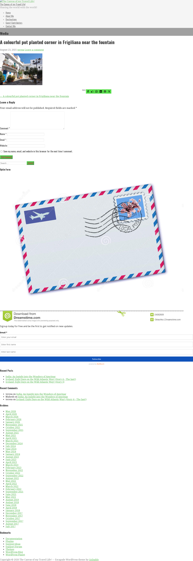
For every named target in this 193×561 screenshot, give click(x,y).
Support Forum (14, 546)
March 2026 (12, 416)
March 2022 (12, 486)
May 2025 (11, 435)
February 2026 (13, 419)
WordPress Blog (14, 552)
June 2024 (11, 449)
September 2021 (14, 491)
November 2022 (14, 470)
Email (3, 139)
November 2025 (14, 424)
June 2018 (11, 505)
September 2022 (14, 475)
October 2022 (13, 473)
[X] (109, 91)
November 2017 (14, 515)
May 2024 (11, 451)
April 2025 (11, 438)
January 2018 (13, 510)
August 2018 (12, 502)
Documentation (14, 538)
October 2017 (13, 518)
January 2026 (13, 422)
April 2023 (11, 462)
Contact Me (11, 26)
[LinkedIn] (101, 91)
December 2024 (14, 443)
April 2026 (11, 414)
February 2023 (13, 467)
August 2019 (12, 499)
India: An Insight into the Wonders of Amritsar (31, 376)
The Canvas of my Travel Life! (12, 4)
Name (3, 134)
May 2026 (11, 411)
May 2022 (11, 481)
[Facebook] (88, 91)
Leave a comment (34, 49)
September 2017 (14, 521)
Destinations (11, 19)
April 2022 (11, 483)
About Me (10, 16)
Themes (10, 549)
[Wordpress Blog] (105, 91)
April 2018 (11, 507)
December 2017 (14, 513)
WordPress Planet (15, 554)
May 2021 (11, 497)
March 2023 (12, 465)
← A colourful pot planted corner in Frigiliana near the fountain (34, 96)
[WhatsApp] (96, 91)
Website (3, 145)
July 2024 (11, 446)
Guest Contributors (14, 23)
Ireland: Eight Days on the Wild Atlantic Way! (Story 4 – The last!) (41, 379)
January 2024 (13, 454)
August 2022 (12, 478)
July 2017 (11, 526)
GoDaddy (94, 559)
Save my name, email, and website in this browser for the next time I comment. (37, 151)
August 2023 (12, 457)
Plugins (10, 541)
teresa (20, 49)
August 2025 (12, 432)
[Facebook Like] (92, 91)
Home (8, 12)
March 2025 (12, 441)
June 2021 (11, 494)
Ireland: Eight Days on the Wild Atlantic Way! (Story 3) (35, 382)
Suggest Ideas (13, 544)
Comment (5, 128)
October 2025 (13, 427)
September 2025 (14, 430)
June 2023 (11, 459)
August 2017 (12, 524)
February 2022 (13, 489)
